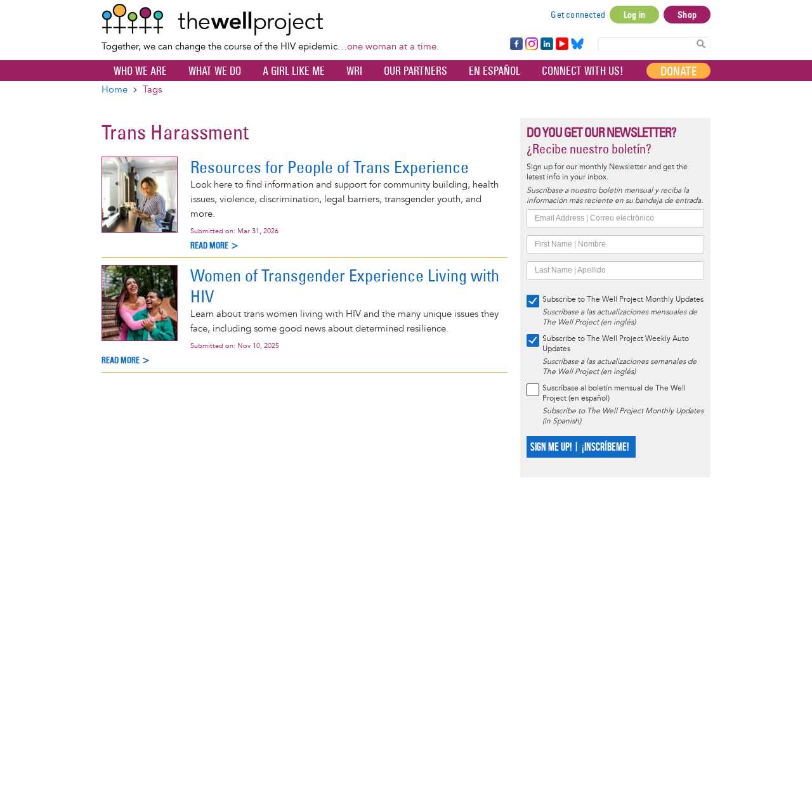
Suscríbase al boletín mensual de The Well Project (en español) (614, 393)
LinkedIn (546, 44)
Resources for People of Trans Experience (329, 167)
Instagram (531, 44)
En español (494, 71)
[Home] (270, 19)
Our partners (415, 71)
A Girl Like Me (294, 71)
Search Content (701, 43)
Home (115, 90)
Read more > (214, 245)
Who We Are (140, 71)
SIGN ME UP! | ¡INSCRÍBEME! (579, 447)
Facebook (515, 44)
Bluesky (577, 44)
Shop (687, 14)
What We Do (214, 71)
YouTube (561, 44)
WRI (354, 71)
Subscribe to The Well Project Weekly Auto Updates (615, 344)
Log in (634, 14)
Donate (678, 71)
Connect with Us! (582, 71)
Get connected (578, 14)
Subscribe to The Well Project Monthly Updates (623, 299)
